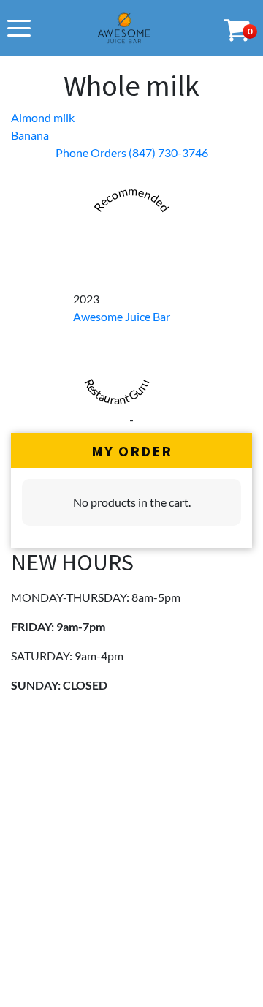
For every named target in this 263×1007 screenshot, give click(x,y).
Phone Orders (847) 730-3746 (132, 152)
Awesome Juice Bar (121, 316)
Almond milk (43, 117)
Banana (30, 135)
